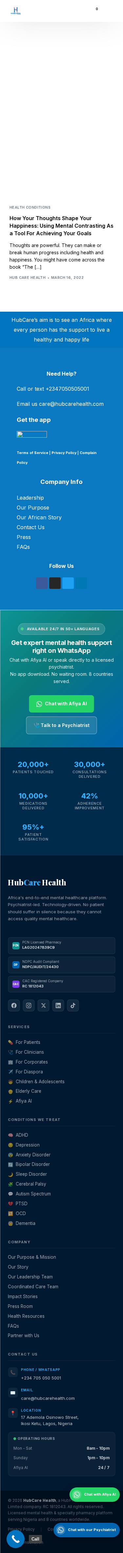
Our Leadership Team (30, 1276)
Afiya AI (20, 1101)
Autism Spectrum (29, 1193)
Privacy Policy (63, 453)
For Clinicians (26, 1052)
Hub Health (37, 882)
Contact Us (31, 527)
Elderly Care (24, 1091)
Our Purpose (33, 507)
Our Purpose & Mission (32, 1257)
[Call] (16, 1539)
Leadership (30, 497)
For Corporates (28, 1062)
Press (24, 537)
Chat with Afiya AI (66, 703)
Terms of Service (32, 453)
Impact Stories (23, 1296)
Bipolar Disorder (29, 1164)
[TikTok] (73, 1005)
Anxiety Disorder (29, 1154)
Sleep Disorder (27, 1174)
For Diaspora (25, 1071)
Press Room (20, 1306)
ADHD (18, 1135)
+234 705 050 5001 (41, 1377)
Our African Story (39, 517)
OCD (17, 1213)
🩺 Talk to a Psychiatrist (62, 725)
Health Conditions (30, 207)
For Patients (24, 1042)
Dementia (21, 1223)
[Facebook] (42, 583)
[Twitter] (68, 583)
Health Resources (26, 1316)
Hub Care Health (28, 277)
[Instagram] (55, 583)
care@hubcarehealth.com (48, 1398)
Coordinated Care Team (33, 1286)
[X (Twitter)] (43, 1005)
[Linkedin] (81, 583)
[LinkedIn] (58, 1005)
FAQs (23, 547)
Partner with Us (23, 1335)
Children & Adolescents (36, 1081)
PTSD (18, 1203)
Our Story (18, 1267)
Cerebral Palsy (27, 1184)
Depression (24, 1145)
